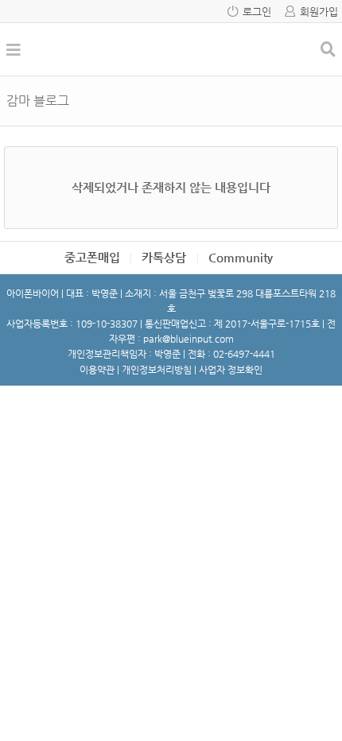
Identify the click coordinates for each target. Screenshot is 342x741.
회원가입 (319, 11)
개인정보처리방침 (157, 369)
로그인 (257, 11)
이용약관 (97, 369)
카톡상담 (164, 257)
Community (240, 257)
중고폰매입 (92, 257)
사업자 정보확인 (230, 369)
